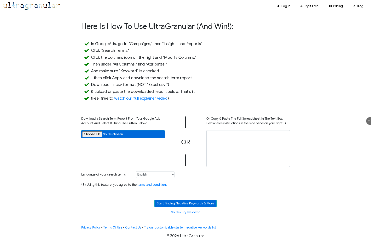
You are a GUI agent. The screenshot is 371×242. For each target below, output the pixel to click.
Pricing (337, 6)
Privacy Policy (90, 227)
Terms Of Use (112, 227)
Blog (359, 6)
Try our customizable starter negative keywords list (180, 227)
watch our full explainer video (141, 98)
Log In (285, 6)
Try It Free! (311, 6)
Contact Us (133, 227)
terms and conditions (152, 185)
